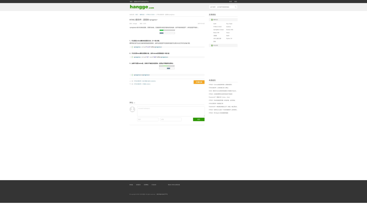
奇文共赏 (215, 45)
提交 (198, 119)
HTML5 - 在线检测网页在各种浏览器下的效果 (220, 94)
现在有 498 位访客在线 (174, 184)
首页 (230, 1)
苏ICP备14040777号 (162, 194)
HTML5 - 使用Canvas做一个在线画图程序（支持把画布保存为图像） (223, 109)
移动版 (131, 184)
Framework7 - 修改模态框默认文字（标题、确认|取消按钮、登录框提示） (223, 106)
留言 (235, 1)
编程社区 (215, 19)
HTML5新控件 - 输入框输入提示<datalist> (145, 81)
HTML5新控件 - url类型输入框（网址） (219, 87)
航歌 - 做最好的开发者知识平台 (139, 1)
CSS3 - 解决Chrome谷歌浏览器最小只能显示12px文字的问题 (223, 91)
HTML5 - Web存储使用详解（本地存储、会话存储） (222, 100)
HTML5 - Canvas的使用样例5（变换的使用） (221, 84)
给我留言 (138, 184)
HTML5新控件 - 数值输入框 (216, 103)
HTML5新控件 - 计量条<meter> (142, 84)
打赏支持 (154, 184)
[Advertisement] (164, 92)
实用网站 (146, 184)
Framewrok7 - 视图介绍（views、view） (219, 97)
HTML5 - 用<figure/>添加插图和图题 (218, 113)
